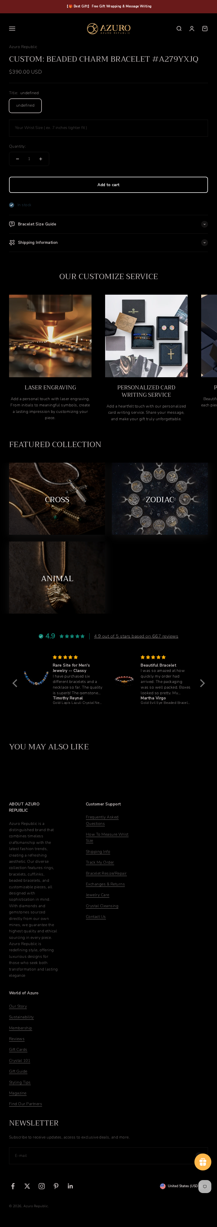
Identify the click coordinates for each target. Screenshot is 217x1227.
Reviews (17, 1038)
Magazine (18, 1093)
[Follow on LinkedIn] (70, 1186)
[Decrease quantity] (17, 159)
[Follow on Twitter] (27, 1186)
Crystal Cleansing (102, 906)
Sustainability (21, 1017)
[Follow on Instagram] (41, 1186)
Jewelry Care (97, 895)
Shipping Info (98, 851)
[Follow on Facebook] (13, 1186)
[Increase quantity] (40, 159)
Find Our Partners (25, 1104)
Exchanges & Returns (105, 884)
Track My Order (100, 862)
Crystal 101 (19, 1060)
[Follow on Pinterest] (56, 1186)
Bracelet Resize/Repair (106, 873)
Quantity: (17, 146)
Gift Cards (18, 1049)
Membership (20, 1028)
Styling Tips (20, 1082)
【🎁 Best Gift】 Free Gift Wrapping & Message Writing (108, 6)
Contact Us (96, 916)
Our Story (18, 1006)
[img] (78, 657)
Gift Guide (18, 1071)
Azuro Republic (23, 46)
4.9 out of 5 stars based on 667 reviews (136, 636)
